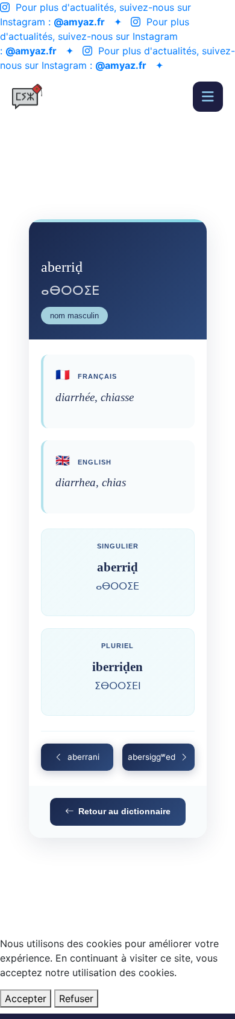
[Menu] (208, 97)
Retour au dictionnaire (124, 811)
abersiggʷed (151, 757)
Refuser (76, 998)
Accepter (25, 998)
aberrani (83, 757)
